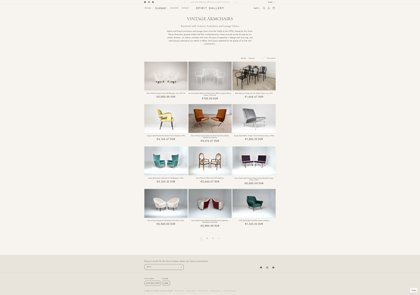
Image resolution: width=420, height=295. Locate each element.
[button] (148, 8)
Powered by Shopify (166, 291)
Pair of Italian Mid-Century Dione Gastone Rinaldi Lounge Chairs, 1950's (254, 179)
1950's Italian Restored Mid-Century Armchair (254, 220)
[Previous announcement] (184, 2)
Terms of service (203, 291)
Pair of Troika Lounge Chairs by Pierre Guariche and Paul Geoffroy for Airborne (210, 136)
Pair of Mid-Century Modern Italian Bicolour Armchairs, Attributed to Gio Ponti (210, 221)
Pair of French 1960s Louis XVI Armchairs (210, 178)
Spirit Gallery (155, 291)
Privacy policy (191, 291)
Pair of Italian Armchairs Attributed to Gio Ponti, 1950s (166, 220)
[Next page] (218, 238)
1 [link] (201, 238)
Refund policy (179, 291)
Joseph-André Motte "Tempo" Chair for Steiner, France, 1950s (254, 135)
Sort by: (243, 58)
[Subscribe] (181, 267)
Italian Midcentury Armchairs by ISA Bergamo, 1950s (166, 178)
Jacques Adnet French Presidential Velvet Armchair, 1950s (166, 135)
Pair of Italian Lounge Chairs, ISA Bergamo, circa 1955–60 (166, 93)
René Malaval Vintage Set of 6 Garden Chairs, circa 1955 (254, 93)
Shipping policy (216, 291)
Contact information (229, 291)
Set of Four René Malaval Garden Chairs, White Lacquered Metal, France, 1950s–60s (210, 94)
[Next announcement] (235, 2)
